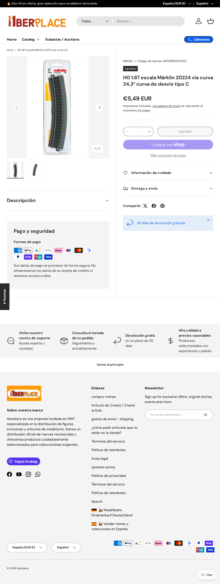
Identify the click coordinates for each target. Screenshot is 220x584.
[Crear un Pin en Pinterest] (162, 206)
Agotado (185, 131)
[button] (210, 21)
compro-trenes (104, 396)
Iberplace (23, 568)
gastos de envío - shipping (112, 419)
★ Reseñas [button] (4, 296)
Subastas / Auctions (62, 39)
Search (97, 501)
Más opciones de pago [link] (168, 155)
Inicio (10, 50)
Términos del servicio (108, 441)
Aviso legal (100, 458)
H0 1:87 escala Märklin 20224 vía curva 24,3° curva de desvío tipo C (43, 50)
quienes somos (103, 467)
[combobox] (130, 21)
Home (12, 39)
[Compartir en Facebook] (154, 206)
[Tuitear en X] (145, 206)
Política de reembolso (109, 450)
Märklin (128, 61)
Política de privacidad (109, 475)
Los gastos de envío (166, 106)
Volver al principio (110, 365)
